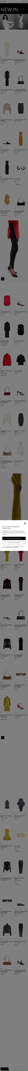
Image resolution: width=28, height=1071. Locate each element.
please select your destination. (12, 547)
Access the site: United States (14, 538)
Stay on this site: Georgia (14, 542)
